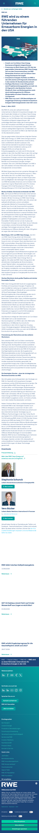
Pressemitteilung (7, 453)
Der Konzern (6, 723)
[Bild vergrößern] (33, 56)
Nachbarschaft (7, 743)
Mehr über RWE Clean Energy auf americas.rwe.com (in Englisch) (13, 457)
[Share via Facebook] (7, 675)
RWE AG (23, 660)
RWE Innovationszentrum (10, 761)
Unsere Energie (7, 726)
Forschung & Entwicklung (10, 731)
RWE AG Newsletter (8, 773)
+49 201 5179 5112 (10, 514)
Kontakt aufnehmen (10, 701)
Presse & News (12, 660)
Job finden (5, 756)
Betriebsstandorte (8, 758)
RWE (3, 660)
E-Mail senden (8, 486)
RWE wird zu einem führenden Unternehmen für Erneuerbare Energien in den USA (19, 662)
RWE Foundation (7, 775)
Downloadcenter (7, 767)
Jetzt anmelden (8, 709)
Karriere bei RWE (7, 737)
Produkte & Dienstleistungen (11, 728)
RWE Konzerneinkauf (8, 764)
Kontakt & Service (7, 748)
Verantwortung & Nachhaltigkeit (12, 734)
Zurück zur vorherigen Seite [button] (13, 9)
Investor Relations (7, 740)
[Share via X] (20, 675)
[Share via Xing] (16, 675)
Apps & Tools (6, 770)
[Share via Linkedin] (3, 675)
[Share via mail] (12, 675)
